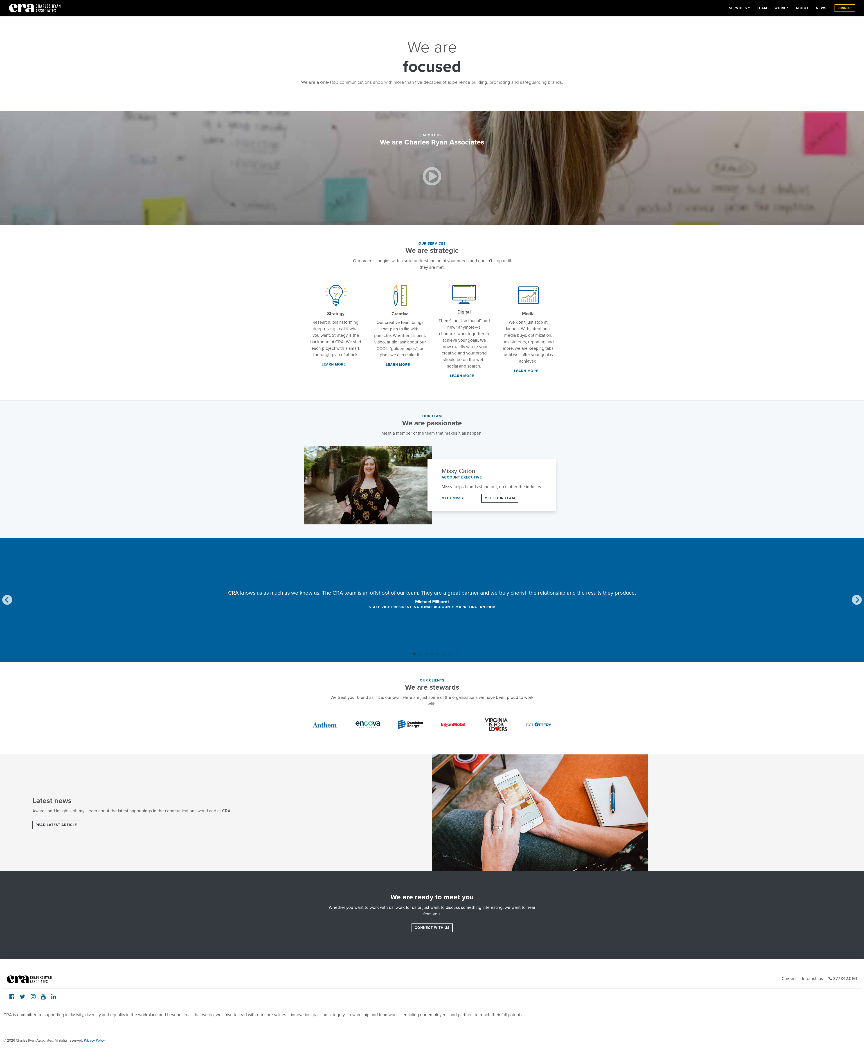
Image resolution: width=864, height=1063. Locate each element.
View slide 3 (426, 654)
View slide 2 (420, 654)
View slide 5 (438, 654)
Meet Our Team (499, 498)
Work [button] (780, 8)
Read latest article (56, 825)
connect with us (432, 928)
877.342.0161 (845, 978)
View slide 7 (449, 654)
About (802, 8)
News (821, 8)
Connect (845, 8)
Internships (812, 978)
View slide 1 (414, 654)
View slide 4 (432, 654)
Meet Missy (453, 498)
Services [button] (738, 8)
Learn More (334, 364)
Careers (789, 978)
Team (762, 8)
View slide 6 (444, 654)
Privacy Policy (94, 1040)
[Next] (857, 600)
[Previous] (7, 600)
